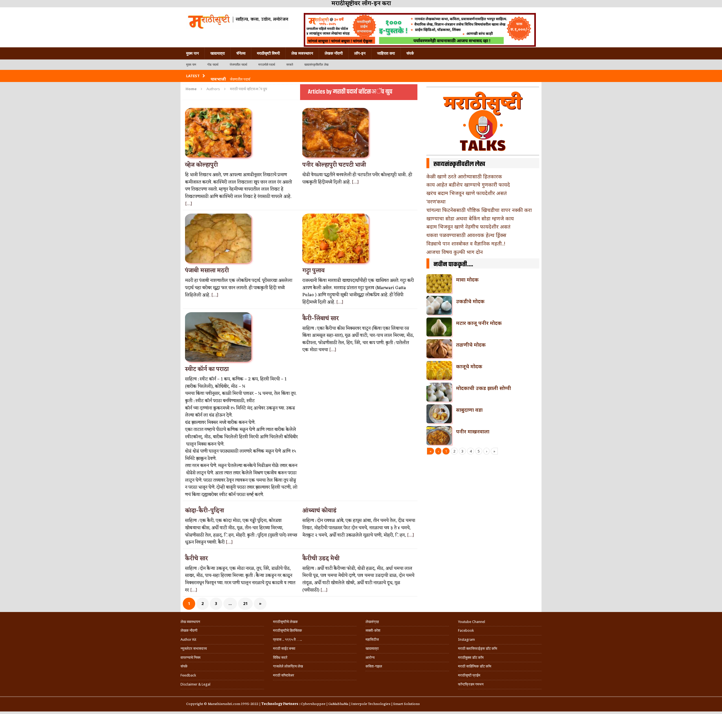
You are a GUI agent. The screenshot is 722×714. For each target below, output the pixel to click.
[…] (188, 204)
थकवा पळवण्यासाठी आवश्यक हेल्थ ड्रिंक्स (466, 235)
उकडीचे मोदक (470, 301)
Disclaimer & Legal (195, 684)
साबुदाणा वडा (469, 409)
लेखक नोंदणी (334, 53)
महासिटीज (372, 639)
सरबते (289, 64)
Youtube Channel (471, 622)
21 (245, 603)
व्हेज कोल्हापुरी (201, 165)
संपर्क (410, 53)
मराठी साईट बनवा (284, 648)
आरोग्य (370, 657)
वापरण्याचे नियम (190, 657)
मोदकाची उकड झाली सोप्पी (483, 388)
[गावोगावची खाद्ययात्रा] (237, 21)
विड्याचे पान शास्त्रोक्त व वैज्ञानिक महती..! (465, 243)
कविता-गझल (374, 666)
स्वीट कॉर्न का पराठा (207, 369)
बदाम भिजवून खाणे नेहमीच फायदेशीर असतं (468, 226)
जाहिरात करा (386, 53)
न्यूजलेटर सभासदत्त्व (193, 648)
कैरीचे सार (196, 559)
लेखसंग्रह (372, 622)
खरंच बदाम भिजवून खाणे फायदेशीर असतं (466, 193)
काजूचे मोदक (469, 366)
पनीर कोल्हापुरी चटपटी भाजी (334, 165)
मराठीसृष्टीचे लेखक (285, 622)
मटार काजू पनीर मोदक (479, 323)
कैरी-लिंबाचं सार (320, 319)
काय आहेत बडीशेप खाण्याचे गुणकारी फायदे (468, 184)
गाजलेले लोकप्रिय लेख (288, 666)
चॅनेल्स (240, 53)
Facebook (466, 630)
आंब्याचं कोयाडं (319, 511)
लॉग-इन (360, 53)
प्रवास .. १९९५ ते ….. (287, 639)
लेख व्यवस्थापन (302, 53)
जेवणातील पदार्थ (238, 64)
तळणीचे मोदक (471, 344)
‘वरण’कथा (436, 201)
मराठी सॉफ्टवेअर (283, 675)
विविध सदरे (280, 657)
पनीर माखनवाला (472, 431)
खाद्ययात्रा (217, 53)
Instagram (466, 639)
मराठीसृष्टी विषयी (268, 53)
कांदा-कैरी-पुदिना (204, 511)
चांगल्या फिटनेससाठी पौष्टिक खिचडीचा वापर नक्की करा (479, 210)
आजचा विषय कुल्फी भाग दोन (454, 252)
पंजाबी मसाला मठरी (207, 271)
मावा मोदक (467, 279)
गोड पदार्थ (212, 64)
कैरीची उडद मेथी (321, 559)
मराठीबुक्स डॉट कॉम (471, 657)
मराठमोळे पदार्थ (266, 64)
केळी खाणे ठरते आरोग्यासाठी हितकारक (464, 176)
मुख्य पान (192, 53)
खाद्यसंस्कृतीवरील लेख (316, 64)
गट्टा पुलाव (313, 271)
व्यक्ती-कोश (373, 630)
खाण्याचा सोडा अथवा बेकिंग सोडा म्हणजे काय (470, 218)
